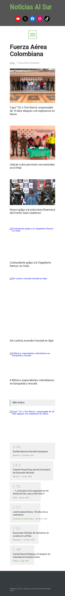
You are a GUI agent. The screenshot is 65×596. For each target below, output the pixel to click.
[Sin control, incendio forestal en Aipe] (32, 306)
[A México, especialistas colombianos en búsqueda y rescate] (32, 363)
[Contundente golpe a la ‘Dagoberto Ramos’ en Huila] (32, 243)
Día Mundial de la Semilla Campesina (30, 451)
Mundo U (16, 455)
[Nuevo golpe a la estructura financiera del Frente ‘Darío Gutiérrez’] (32, 192)
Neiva (15, 498)
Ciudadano (17, 519)
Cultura (25, 519)
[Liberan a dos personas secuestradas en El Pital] (32, 143)
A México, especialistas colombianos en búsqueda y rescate (32, 382)
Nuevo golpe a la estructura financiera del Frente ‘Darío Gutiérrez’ (32, 211)
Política (16, 561)
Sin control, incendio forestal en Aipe (32, 340)
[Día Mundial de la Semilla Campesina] (32, 426)
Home (12, 63)
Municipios (17, 540)
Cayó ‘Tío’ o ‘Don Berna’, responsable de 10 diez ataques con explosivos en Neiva (32, 111)
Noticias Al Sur (31, 7)
